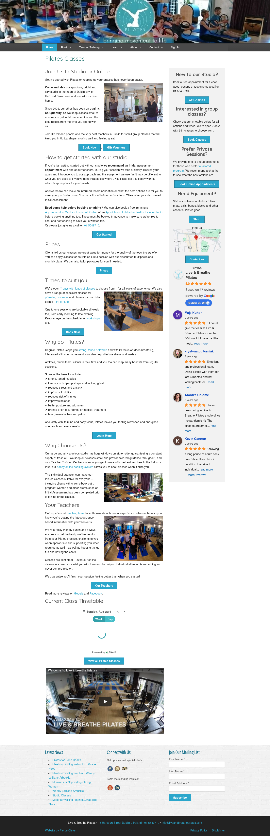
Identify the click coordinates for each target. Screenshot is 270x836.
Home (49, 47)
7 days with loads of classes (77, 288)
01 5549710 (91, 225)
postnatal (62, 297)
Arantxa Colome (197, 395)
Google (78, 593)
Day (110, 619)
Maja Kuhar (193, 312)
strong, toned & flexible (92, 350)
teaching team (76, 513)
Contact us (197, 259)
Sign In (175, 47)
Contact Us (156, 47)
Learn (114, 47)
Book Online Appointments (196, 184)
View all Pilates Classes (104, 661)
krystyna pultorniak (199, 351)
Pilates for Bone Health (66, 760)
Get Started (104, 234)
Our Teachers (104, 585)
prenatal (50, 297)
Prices (104, 270)
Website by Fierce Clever (60, 830)
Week (99, 619)
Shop (196, 219)
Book (64, 47)
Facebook (96, 593)
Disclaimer (218, 830)
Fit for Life (62, 302)
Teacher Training (89, 47)
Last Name (176, 771)
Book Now (89, 147)
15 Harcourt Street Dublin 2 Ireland (120, 823)
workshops (93, 318)
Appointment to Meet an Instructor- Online (71, 212)
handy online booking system (75, 467)
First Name (177, 759)
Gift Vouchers (116, 147)
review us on (197, 302)
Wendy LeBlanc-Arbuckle (68, 791)
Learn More (104, 435)
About (134, 47)
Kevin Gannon (195, 438)
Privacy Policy (199, 830)
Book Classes (197, 139)
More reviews (197, 474)
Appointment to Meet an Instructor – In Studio (134, 212)
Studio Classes (61, 795)
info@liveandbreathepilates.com (182, 823)
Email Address (179, 783)
